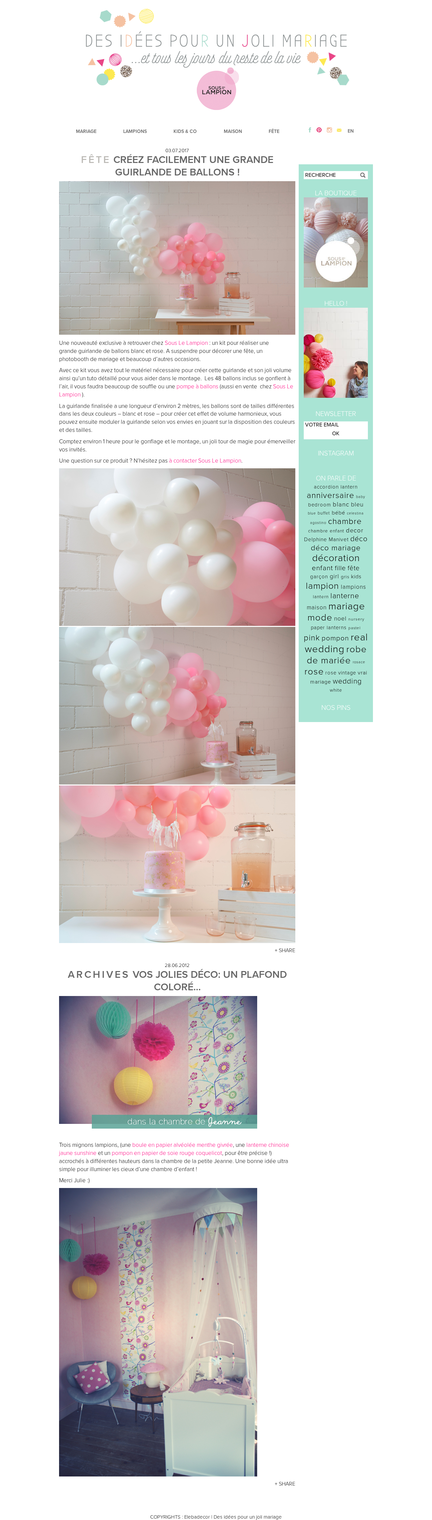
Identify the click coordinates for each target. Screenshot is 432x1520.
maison (317, 607)
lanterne (344, 595)
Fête (96, 160)
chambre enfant (326, 531)
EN (351, 131)
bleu (357, 504)
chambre (345, 521)
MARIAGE (86, 131)
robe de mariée (337, 655)
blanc (341, 504)
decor (354, 530)
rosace (359, 662)
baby (360, 497)
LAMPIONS (135, 131)
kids (356, 576)
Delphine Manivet (326, 539)
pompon (335, 638)
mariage (346, 606)
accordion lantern (336, 487)
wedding (347, 681)
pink (312, 638)
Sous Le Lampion (186, 343)
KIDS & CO (185, 131)
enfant (322, 568)
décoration (336, 558)
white (336, 690)
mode (319, 617)
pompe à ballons (197, 386)
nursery (356, 619)
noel (340, 618)
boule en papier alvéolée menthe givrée (182, 1145)
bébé (338, 512)
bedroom (319, 505)
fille (340, 568)
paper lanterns (329, 628)
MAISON (233, 131)
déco (359, 538)
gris (345, 577)
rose (314, 671)
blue (312, 513)
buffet (324, 513)
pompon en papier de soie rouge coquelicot (167, 1153)
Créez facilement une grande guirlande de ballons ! (193, 166)
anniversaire (330, 495)
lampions (353, 586)
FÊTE (274, 131)
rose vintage (340, 673)
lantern (321, 597)
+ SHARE (285, 950)
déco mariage (336, 547)
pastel (354, 628)
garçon (319, 577)
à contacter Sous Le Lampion (205, 460)
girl (334, 576)
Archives (99, 974)
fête (354, 568)
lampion (322, 585)
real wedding (336, 643)
